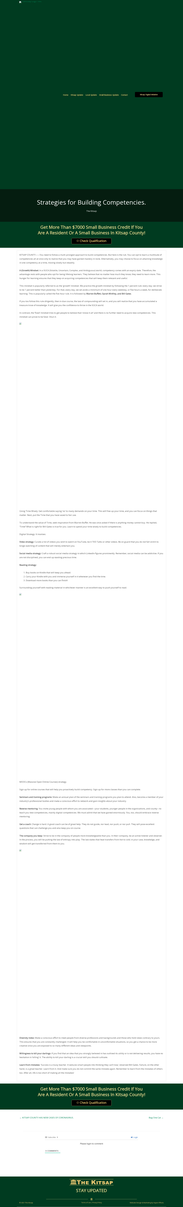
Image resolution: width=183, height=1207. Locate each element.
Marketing (147, 1203)
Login (135, 1137)
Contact (124, 95)
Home (65, 95)
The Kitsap (91, 211)
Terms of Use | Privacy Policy (91, 1203)
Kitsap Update (77, 95)
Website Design (136, 1203)
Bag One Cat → (156, 1117)
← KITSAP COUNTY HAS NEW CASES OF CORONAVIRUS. (47, 1117)
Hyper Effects (159, 1203)
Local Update (91, 95)
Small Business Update (109, 95)
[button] (149, 94)
